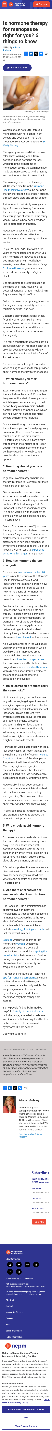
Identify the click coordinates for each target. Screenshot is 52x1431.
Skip (26, 1417)
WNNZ (20, 1287)
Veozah (20, 943)
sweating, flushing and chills (28, 929)
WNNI (43, 1287)
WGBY (8, 1287)
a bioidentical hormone (35, 667)
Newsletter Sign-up (14, 1312)
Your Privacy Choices (26, 1426)
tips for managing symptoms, (20, 977)
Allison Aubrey (29, 1100)
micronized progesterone (29, 659)
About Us (10, 1300)
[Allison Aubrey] (9, 1104)
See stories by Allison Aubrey (30, 1135)
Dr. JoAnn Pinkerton (14, 268)
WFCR (14, 1287)
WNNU (27, 1287)
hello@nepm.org (19, 1294)
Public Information (14, 1337)
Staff (8, 1325)
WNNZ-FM (35, 1287)
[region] (26, 1385)
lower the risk (23, 637)
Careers (9, 1318)
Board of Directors (14, 1331)
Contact (9, 1306)
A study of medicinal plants (28, 1011)
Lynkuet (7, 939)
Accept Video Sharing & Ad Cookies (26, 1409)
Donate (43, 4)
